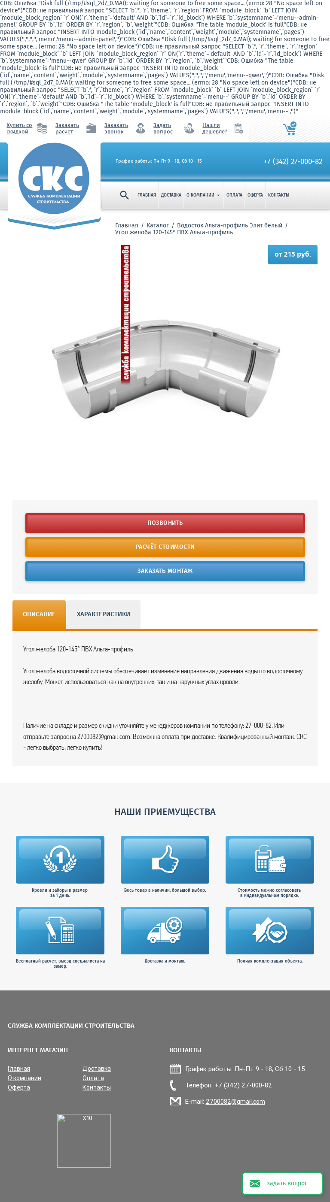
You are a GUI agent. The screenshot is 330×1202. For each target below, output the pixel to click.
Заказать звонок (116, 128)
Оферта (255, 195)
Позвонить (165, 523)
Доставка (171, 195)
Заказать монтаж (165, 571)
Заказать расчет (67, 128)
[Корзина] (289, 128)
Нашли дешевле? (214, 128)
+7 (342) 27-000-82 (293, 161)
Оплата (234, 195)
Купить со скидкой (19, 128)
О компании (203, 195)
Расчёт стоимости (165, 547)
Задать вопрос (163, 128)
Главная (147, 195)
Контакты (278, 195)
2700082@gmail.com (235, 1101)
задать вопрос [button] (287, 1183)
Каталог (158, 225)
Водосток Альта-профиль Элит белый (229, 225)
